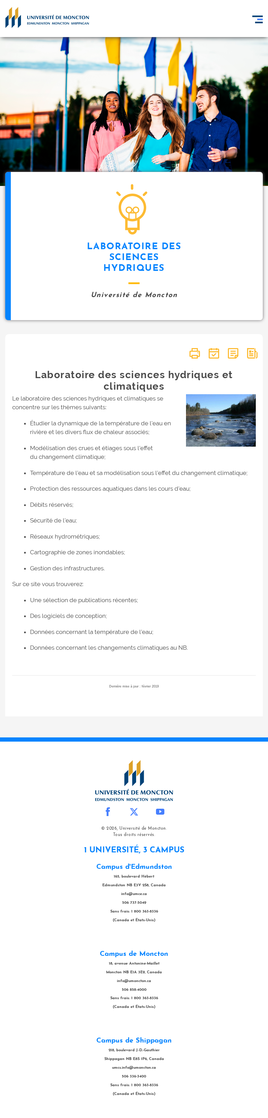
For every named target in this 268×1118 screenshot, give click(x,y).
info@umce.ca (134, 894)
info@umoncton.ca (134, 981)
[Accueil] (47, 17)
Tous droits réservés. (134, 835)
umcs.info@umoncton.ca (134, 1068)
